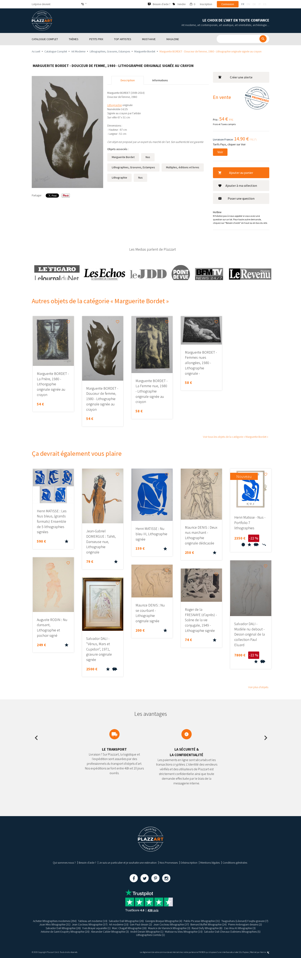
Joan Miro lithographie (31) (54, 924)
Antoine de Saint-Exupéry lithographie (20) (65, 931)
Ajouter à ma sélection (241, 185)
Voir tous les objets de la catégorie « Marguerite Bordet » (235, 437)
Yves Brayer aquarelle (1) (96, 928)
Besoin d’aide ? (87, 862)
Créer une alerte (241, 77)
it (260, 4)
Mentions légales (210, 862)
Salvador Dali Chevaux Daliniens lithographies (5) (232, 931)
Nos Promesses (169, 862)
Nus (148, 157)
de (254, 4)
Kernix (263, 952)
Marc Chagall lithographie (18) (129, 928)
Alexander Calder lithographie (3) (110, 931)
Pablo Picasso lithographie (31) (202, 921)
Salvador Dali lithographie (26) (126, 921)
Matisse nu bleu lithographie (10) (184, 931)
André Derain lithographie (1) (146, 931)
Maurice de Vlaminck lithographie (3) (169, 928)
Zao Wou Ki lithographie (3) (240, 928)
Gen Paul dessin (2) (141, 924)
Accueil (36, 51)
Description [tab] (128, 80)
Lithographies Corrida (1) (150, 935)
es (264, 4)
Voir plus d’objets (258, 687)
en (248, 4)
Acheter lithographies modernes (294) (55, 921)
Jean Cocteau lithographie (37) (90, 924)
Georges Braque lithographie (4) (163, 921)
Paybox (245, 952)
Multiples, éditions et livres (182, 167)
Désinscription (189, 862)
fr (242, 4)
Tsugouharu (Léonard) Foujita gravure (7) (244, 921)
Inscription (206, 4)
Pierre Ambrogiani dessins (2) (245, 924)
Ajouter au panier (241, 173)
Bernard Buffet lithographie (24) (208, 924)
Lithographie (119, 177)
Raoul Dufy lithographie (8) (207, 928)
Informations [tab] (160, 80)
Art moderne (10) (118, 924)
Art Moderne (78, 51)
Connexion (227, 4)
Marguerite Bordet (144, 51)
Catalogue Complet (55, 51)
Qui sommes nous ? (64, 862)
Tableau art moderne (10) (92, 921)
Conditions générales (235, 862)
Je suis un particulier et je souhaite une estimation (128, 862)
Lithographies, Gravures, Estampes (110, 51)
